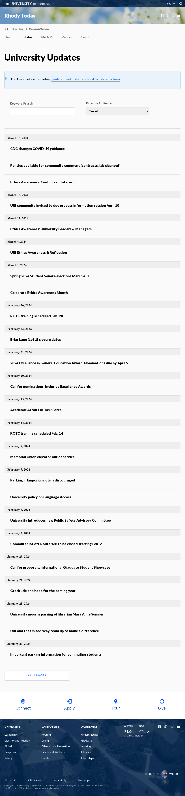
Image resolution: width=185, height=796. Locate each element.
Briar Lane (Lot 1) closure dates (35, 339)
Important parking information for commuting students (56, 654)
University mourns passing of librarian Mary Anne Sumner (57, 614)
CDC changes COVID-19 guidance (37, 149)
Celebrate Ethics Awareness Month (39, 292)
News (8, 37)
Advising (86, 747)
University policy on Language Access (40, 497)
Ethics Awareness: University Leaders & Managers (51, 229)
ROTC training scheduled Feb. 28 (36, 316)
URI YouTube (178, 726)
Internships (87, 758)
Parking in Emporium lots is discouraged (42, 480)
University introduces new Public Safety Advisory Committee (60, 520)
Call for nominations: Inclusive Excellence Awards (50, 386)
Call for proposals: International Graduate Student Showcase (60, 567)
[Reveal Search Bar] (181, 3)
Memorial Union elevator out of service (42, 457)
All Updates (37, 675)
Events (45, 758)
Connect (23, 708)
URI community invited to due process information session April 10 (64, 205)
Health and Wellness (53, 752)
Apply (69, 708)
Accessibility (60, 780)
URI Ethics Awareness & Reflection (38, 252)
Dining (45, 741)
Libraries (86, 752)
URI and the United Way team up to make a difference (54, 631)
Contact (67, 37)
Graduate (86, 741)
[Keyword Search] (42, 112)
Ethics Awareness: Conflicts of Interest (42, 182)
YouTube (178, 15)
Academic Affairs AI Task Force (36, 410)
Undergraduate (89, 735)
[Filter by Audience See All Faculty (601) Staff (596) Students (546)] (117, 111)
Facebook (162, 15)
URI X (172, 726)
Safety (8, 758)
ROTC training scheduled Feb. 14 (36, 433)
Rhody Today (20, 15)
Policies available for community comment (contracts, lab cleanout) (65, 165)
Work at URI (10, 780)
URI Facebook (160, 726)
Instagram (168, 15)
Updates (26, 37)
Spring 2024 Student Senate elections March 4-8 (49, 276)
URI (6, 29)
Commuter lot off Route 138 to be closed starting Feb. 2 (56, 544)
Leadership (11, 735)
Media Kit (47, 37)
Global (8, 747)
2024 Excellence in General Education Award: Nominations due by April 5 (69, 363)
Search (85, 37)
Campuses (10, 752)
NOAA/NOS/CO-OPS (136, 736)
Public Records (35, 780)
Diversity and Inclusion (17, 741)
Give (162, 708)
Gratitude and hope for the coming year (43, 591)
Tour (116, 708)
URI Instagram (166, 726)
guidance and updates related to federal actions (85, 79)
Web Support (84, 780)
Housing (46, 735)
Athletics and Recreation (56, 747)
